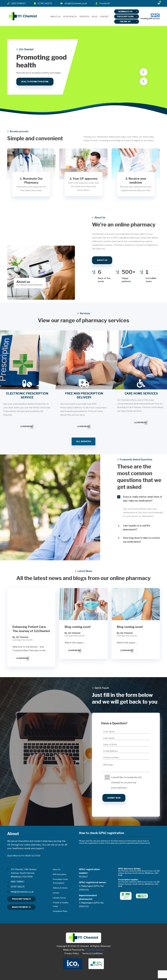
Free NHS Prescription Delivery (84, 395)
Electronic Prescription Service (27, 395)
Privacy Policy (71, 953)
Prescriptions (125, 16)
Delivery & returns (60, 888)
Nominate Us (125, 11)
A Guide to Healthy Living (60, 904)
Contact (104, 16)
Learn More (26, 426)
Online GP (125, 21)
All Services (83, 441)
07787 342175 (45, 3)
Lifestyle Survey (59, 898)
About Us (55, 16)
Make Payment (20, 907)
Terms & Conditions (92, 953)
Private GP (104, 3)
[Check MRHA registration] (125, 895)
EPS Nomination (59, 874)
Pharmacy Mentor (94, 949)
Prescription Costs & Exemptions (60, 881)
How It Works (29, 93)
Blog (94, 16)
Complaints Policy (60, 911)
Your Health (70, 16)
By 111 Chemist (20, 637)
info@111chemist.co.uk (75, 3)
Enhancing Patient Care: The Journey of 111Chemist (31, 629)
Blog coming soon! (78, 627)
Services (84, 16)
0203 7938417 (18, 3)
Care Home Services (141, 393)
